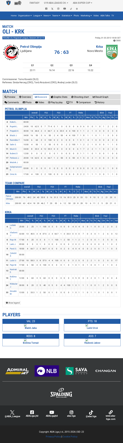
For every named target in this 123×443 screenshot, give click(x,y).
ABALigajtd (52, 416)
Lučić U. (13, 260)
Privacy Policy (53, 436)
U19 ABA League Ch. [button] (55, 3)
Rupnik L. (14, 126)
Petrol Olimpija (31, 47)
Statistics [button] (66, 15)
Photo (76, 15)
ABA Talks (105, 15)
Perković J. (14, 158)
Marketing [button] (85, 15)
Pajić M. (13, 265)
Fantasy (34, 3)
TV (112, 15)
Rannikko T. (15, 140)
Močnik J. (14, 162)
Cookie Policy (69, 436)
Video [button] (96, 15)
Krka (99, 47)
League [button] (36, 15)
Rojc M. (13, 240)
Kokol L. (13, 122)
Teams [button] (55, 15)
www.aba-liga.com (111, 417)
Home (13, 15)
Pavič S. (13, 249)
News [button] (46, 15)
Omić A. (13, 174)
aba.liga (71, 416)
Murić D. (13, 149)
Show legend (14, 303)
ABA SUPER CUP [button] (81, 3)
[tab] (10, 97)
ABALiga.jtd (32, 416)
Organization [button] (24, 15)
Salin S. (13, 144)
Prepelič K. (14, 131)
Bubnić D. (14, 153)
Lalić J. (13, 244)
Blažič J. (13, 135)
